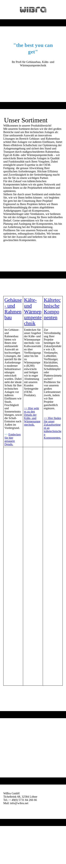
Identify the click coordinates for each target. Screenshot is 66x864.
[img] (33, 9)
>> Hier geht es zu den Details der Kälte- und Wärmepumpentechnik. (32, 416)
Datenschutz (10, 838)
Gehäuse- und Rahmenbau (13, 308)
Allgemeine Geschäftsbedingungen (23, 841)
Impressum (9, 834)
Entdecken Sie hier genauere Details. (12, 439)
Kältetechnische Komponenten (52, 308)
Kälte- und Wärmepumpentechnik (33, 311)
